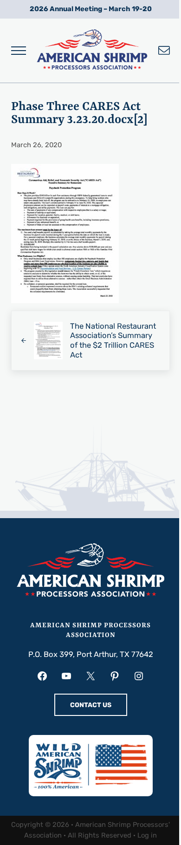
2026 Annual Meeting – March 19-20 (91, 9)
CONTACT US (90, 705)
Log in (147, 835)
